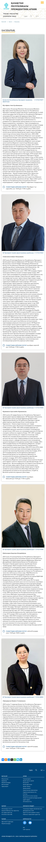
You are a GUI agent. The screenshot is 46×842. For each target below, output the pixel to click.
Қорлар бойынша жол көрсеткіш (10, 810)
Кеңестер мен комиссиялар (30, 790)
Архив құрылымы (27, 784)
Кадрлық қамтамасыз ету (29, 792)
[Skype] (18, 759)
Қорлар (4, 806)
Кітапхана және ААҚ (7, 814)
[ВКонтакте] (3, 759)
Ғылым (4, 819)
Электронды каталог (7, 808)
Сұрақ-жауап (5, 786)
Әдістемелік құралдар (7, 821)
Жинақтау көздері (28, 806)
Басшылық (26, 782)
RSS (24, 827)
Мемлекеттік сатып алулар (30, 796)
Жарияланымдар (6, 782)
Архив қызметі (27, 788)
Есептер (25, 794)
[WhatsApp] (15, 759)
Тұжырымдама (27, 779)
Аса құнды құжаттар (7, 812)
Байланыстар (27, 819)
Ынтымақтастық (27, 801)
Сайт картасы (26, 829)
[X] (12, 759)
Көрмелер (4, 780)
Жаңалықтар (5, 779)
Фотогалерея (5, 784)
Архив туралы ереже (28, 780)
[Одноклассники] (6, 759)
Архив (25, 776)
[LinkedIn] (21, 759)
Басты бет (4, 776)
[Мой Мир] (9, 759)
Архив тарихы (26, 786)
